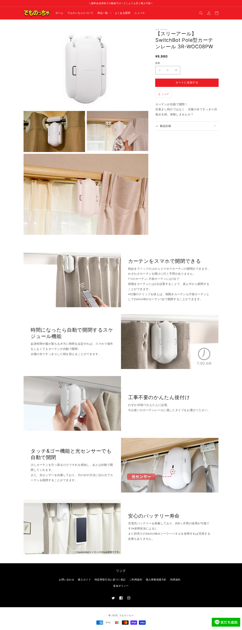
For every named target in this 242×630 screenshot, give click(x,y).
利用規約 (175, 579)
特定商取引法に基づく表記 (110, 579)
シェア (165, 94)
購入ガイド (84, 579)
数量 (157, 63)
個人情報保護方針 (156, 579)
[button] (201, 13)
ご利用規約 (135, 579)
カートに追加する (187, 82)
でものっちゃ (126, 615)
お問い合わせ (66, 579)
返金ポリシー (121, 585)
